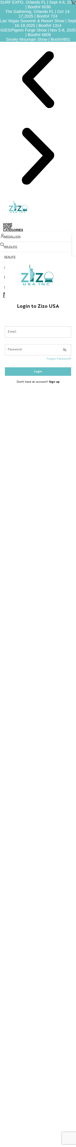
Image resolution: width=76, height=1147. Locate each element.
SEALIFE (10, 256)
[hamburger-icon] (71, 225)
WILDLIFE (10, 246)
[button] (38, 80)
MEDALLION (12, 236)
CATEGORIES (13, 230)
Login (38, 371)
